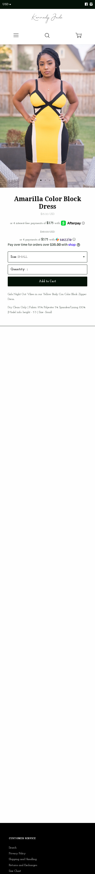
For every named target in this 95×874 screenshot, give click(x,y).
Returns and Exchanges (23, 865)
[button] (47, 240)
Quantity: (18, 269)
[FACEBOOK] (86, 5)
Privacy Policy (17, 853)
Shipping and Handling (23, 859)
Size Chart (15, 871)
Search (13, 847)
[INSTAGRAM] (91, 5)
